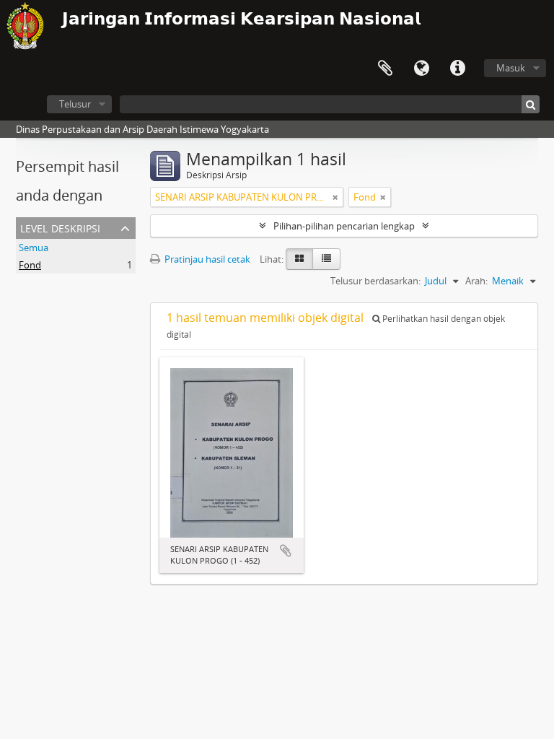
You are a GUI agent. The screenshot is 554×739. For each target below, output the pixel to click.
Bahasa (421, 69)
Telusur (75, 103)
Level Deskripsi (60, 227)
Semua (33, 247)
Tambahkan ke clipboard (285, 550)
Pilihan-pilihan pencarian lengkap (344, 225)
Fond (30, 264)
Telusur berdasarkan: (375, 280)
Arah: (476, 280)
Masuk (510, 67)
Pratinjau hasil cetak (206, 259)
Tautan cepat (457, 69)
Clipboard (385, 69)
